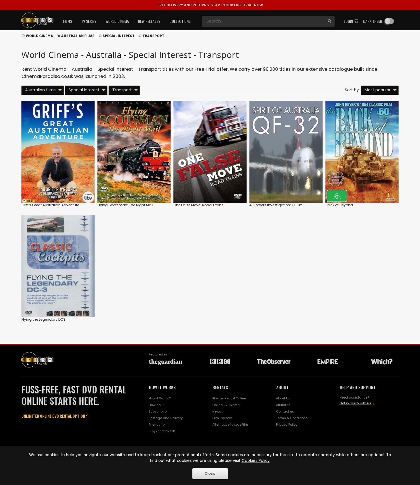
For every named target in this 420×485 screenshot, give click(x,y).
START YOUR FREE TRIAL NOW (210, 5)
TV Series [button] (88, 21)
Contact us (285, 411)
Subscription (159, 411)
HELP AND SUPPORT (358, 387)
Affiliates (283, 405)
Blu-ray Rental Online (229, 398)
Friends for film (161, 424)
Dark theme (373, 21)
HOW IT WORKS (162, 387)
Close (210, 473)
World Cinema (39, 36)
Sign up (58, 186)
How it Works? (160, 398)
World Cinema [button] (117, 21)
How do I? (156, 405)
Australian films (78, 36)
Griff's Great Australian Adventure (50, 205)
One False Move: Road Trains (198, 205)
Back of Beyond (339, 205)
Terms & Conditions (292, 418)
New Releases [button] (149, 21)
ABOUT (282, 387)
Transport (153, 36)
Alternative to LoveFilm (230, 424)
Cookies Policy (256, 460)
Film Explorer (222, 418)
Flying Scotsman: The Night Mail (125, 205)
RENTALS (220, 387)
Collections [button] (180, 21)
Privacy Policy (286, 424)
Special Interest (119, 36)
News (216, 411)
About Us (283, 398)
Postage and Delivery (166, 418)
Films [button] (67, 21)
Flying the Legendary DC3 (43, 319)
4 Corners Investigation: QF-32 (275, 205)
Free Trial (205, 69)
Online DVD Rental (226, 405)
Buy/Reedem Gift (162, 431)
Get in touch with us (355, 403)
